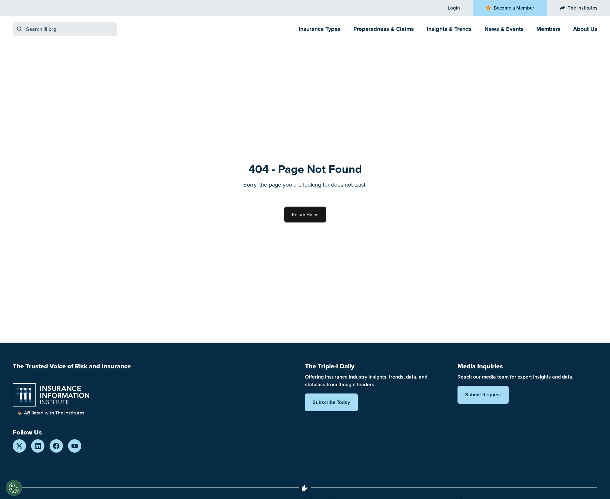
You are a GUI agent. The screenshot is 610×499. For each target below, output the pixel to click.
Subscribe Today (331, 402)
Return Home (305, 214)
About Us (585, 29)
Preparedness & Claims (383, 29)
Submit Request (483, 394)
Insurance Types (320, 29)
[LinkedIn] (37, 446)
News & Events (504, 29)
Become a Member (514, 7)
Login (454, 7)
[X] (19, 446)
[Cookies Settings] (14, 488)
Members (548, 29)
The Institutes (582, 7)
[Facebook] (56, 446)
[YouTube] (74, 446)
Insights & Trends (449, 29)
